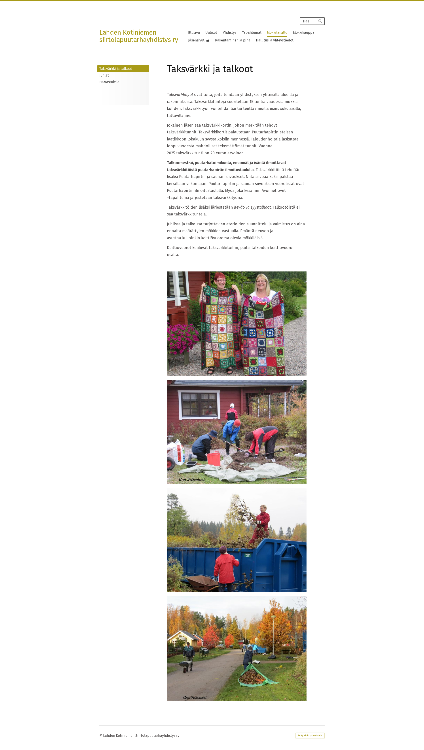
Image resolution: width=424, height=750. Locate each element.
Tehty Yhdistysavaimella (310, 735)
